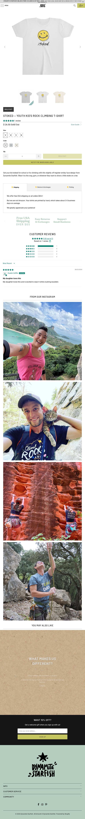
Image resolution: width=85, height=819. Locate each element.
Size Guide (75, 125)
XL (21, 135)
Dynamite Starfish (27, 814)
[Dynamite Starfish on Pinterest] (46, 805)
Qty (4, 151)
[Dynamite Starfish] (42, 5)
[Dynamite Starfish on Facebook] (38, 805)
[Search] (74, 5)
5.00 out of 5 (48, 239)
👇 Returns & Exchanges (43, 187)
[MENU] (1, 5)
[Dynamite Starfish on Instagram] (42, 805)
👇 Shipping (15, 187)
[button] (8, 121)
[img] (8, 270)
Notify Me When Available (42, 162)
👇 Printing (70, 187)
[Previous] (5, 47)
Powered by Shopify (63, 814)
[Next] (80, 47)
